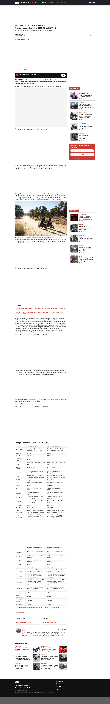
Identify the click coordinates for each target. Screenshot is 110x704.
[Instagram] (20, 688)
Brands (53, 2)
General (81, 102)
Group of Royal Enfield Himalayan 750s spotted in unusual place (22, 667)
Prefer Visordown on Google (28, 74)
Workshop (62, 2)
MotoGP (81, 92)
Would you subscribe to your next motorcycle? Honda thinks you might (49, 667)
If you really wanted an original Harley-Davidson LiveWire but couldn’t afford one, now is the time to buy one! (22, 658)
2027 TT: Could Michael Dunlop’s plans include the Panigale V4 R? (85, 116)
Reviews (28, 2)
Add (63, 75)
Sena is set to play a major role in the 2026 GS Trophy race (86, 228)
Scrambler (21, 612)
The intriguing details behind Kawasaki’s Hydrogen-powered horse (49, 658)
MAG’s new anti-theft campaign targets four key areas (85, 249)
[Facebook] (16, 688)
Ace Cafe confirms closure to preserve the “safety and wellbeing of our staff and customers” (86, 106)
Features (45, 2)
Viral (80, 256)
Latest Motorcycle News (28, 25)
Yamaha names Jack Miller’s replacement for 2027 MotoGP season (85, 95)
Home (16, 25)
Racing (36, 2)
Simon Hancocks (19, 34)
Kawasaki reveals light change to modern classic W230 (22, 649)
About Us (58, 683)
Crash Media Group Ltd (21, 690)
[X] (24, 688)
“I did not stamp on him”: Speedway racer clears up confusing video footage (86, 259)
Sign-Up (57, 690)
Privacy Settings (59, 687)
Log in (93, 2)
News (23, 2)
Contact (57, 685)
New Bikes (41, 25)
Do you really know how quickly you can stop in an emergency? (86, 238)
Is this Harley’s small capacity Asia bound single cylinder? (52, 621)
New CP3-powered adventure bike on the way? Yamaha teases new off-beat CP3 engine (86, 217)
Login (57, 689)
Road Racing (83, 112)
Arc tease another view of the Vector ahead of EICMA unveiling (26, 621)
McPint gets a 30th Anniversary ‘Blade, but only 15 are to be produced (49, 649)
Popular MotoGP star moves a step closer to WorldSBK (85, 137)
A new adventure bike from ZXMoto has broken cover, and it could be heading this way (86, 126)
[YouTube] (28, 688)
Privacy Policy (75, 158)
